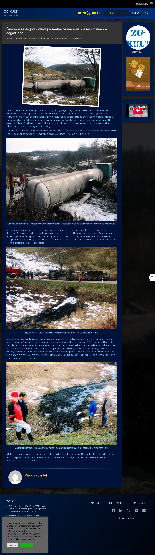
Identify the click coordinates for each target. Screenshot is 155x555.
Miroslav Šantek (61, 38)
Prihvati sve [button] (26, 545)
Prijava (148, 13)
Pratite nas (139, 503)
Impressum (115, 503)
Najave (95, 503)
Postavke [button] (13, 545)
